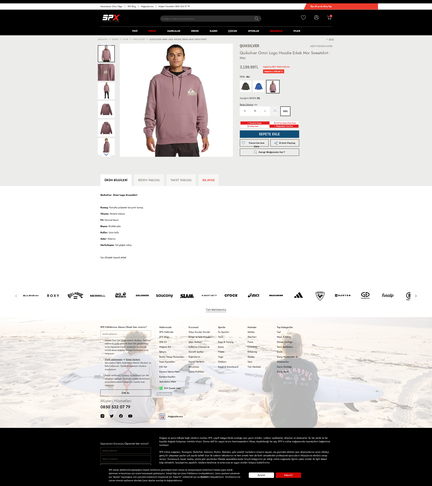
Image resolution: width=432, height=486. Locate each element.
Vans (250, 361)
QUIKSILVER (249, 46)
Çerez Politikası (196, 371)
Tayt (279, 332)
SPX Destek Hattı (172, 388)
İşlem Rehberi (195, 342)
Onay (123, 340)
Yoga (220, 356)
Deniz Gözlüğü (284, 366)
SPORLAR (253, 31)
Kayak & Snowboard (228, 366)
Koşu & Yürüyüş (226, 342)
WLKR (296, 31)
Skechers (252, 337)
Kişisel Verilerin (133, 359)
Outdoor (222, 361)
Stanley (251, 356)
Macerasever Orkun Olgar (111, 6)
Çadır (280, 351)
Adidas (251, 332)
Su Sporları (223, 332)
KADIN (213, 31)
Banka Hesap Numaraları (171, 356)
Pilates (221, 351)
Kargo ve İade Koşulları (200, 337)
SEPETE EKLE (269, 134)
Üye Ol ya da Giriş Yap (321, 6)
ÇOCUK (232, 31)
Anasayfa (103, 39)
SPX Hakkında (166, 332)
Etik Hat (163, 366)
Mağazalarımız (147, 6)
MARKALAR (173, 31)
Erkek (115, 39)
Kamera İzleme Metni (169, 371)
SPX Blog (132, 6)
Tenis (220, 337)
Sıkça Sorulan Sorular (199, 332)
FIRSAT (152, 31)
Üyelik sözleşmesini (114, 359)
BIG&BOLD (276, 31)
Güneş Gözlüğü (284, 342)
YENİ (134, 31)
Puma (250, 342)
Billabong (252, 351)
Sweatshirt (139, 39)
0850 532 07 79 (115, 407)
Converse (252, 346)
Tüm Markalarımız (216, 309)
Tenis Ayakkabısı (285, 346)
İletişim (162, 351)
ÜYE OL (126, 393)
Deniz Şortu (283, 371)
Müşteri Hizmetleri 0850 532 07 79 (174, 6)
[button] (106, 155)
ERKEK (195, 31)
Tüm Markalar (254, 366)
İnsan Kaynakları (167, 361)
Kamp (221, 346)
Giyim (125, 39)
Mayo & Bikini (284, 337)
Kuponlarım (194, 356)
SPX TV (163, 342)
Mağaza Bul (165, 346)
